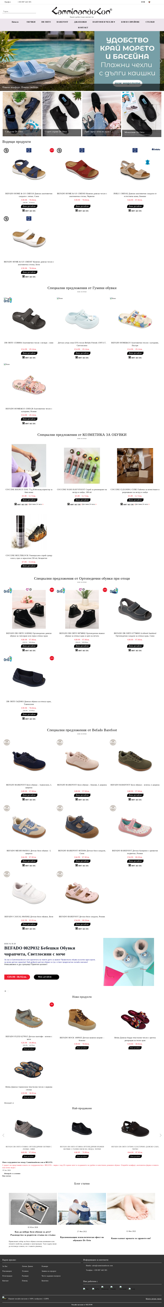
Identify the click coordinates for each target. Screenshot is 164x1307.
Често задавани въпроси (51, 1276)
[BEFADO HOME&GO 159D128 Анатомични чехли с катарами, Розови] (29, 384)
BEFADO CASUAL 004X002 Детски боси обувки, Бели (29, 917)
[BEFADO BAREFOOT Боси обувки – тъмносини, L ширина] (29, 761)
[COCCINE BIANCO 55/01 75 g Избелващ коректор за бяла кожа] (29, 465)
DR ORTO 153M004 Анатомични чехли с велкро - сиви (28, 343)
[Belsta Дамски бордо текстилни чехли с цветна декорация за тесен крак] (135, 1019)
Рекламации (7, 1271)
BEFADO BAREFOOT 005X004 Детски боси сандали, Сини (82, 852)
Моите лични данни (154, 1299)
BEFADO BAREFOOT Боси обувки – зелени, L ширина (135, 785)
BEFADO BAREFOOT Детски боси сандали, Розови (82, 917)
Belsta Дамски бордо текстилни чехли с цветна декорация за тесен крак (135, 1039)
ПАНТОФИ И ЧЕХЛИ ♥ (104, 22)
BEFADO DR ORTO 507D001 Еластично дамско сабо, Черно (82, 1148)
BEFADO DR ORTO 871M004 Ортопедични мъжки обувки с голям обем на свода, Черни (29, 1148)
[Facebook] (156, 2)
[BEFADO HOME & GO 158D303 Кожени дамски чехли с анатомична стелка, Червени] (82, 169)
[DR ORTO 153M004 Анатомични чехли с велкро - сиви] (29, 319)
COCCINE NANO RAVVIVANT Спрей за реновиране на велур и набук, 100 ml (82, 490)
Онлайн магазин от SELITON (82, 1305)
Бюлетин (45, 1281)
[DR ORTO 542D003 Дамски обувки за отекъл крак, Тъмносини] (29, 677)
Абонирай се (9, 1103)
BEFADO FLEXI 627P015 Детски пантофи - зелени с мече (29, 1037)
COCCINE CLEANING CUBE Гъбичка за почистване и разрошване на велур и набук (135, 490)
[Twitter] (160, 2)
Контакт (5, 1281)
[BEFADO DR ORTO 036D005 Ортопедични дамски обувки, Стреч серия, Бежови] (135, 1128)
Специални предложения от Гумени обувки (82, 288)
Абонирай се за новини (12, 1173)
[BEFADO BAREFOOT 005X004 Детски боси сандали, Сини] (82, 826)
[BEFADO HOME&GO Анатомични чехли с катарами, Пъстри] (135, 319)
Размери (25, 1276)
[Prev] (4, 61)
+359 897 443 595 (24, 2)
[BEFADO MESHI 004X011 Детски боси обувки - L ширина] (29, 826)
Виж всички (6, 1176)
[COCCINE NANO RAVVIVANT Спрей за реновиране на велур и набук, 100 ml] (82, 465)
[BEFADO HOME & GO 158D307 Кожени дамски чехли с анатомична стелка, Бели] (29, 238)
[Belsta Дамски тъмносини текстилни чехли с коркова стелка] (29, 1068)
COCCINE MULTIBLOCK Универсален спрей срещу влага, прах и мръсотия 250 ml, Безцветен (29, 556)
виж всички (82, 292)
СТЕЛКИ (150, 22)
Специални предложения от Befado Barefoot (82, 730)
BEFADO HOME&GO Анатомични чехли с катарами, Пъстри (135, 344)
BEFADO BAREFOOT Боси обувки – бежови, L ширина (82, 785)
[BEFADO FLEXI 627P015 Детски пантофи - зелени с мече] (29, 1018)
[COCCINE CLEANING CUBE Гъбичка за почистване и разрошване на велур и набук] (135, 465)
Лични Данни (27, 1266)
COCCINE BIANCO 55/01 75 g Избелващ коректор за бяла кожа (29, 490)
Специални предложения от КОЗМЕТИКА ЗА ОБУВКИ (82, 435)
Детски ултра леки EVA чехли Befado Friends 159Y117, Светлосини (82, 344)
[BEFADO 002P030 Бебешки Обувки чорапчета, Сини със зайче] (128, 962)
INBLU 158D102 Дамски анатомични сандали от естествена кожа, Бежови (135, 195)
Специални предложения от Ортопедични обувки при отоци (82, 578)
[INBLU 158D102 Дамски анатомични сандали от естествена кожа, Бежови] (135, 170)
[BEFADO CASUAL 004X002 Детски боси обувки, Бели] (29, 892)
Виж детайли (29, 206)
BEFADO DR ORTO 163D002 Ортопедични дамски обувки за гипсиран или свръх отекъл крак (29, 634)
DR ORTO (46, 22)
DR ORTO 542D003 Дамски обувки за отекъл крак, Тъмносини (28, 702)
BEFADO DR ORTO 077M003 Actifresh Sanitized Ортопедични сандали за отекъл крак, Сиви (135, 634)
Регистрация (7, 1276)
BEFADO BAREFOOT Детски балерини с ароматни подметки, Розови (135, 852)
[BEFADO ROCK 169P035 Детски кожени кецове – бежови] (82, 1019)
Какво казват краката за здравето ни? (131, 1238)
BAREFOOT (62, 22)
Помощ (25, 1281)
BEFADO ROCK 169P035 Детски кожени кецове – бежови (82, 1039)
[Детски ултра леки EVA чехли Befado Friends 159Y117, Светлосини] (82, 319)
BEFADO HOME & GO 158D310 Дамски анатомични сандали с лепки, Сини (28, 195)
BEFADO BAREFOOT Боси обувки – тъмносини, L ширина (29, 786)
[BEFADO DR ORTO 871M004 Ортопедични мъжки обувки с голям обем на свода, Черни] (28, 1128)
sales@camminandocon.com (102, 1266)
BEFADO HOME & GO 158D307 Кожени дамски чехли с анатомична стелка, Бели (29, 263)
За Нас (4, 1266)
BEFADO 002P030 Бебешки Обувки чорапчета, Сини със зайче (39, 951)
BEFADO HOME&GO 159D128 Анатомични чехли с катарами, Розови (29, 410)
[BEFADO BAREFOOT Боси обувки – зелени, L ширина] (135, 761)
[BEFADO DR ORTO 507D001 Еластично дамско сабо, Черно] (82, 1128)
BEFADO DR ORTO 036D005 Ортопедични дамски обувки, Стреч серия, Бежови (135, 1148)
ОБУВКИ (31, 22)
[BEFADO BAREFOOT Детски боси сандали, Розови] (82, 892)
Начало (15, 22)
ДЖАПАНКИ (80, 22)
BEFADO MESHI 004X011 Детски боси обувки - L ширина (29, 852)
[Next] (160, 61)
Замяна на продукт (49, 1271)
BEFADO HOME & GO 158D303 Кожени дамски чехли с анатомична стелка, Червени (82, 195)
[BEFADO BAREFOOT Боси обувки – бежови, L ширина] (82, 761)
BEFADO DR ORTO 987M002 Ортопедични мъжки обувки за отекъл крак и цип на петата (82, 634)
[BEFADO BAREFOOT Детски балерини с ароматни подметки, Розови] (135, 826)
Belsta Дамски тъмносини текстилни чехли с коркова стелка (29, 1088)
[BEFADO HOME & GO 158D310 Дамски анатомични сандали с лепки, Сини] (29, 169)
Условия (25, 1271)
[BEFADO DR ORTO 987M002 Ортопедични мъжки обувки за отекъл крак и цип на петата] (82, 609)
